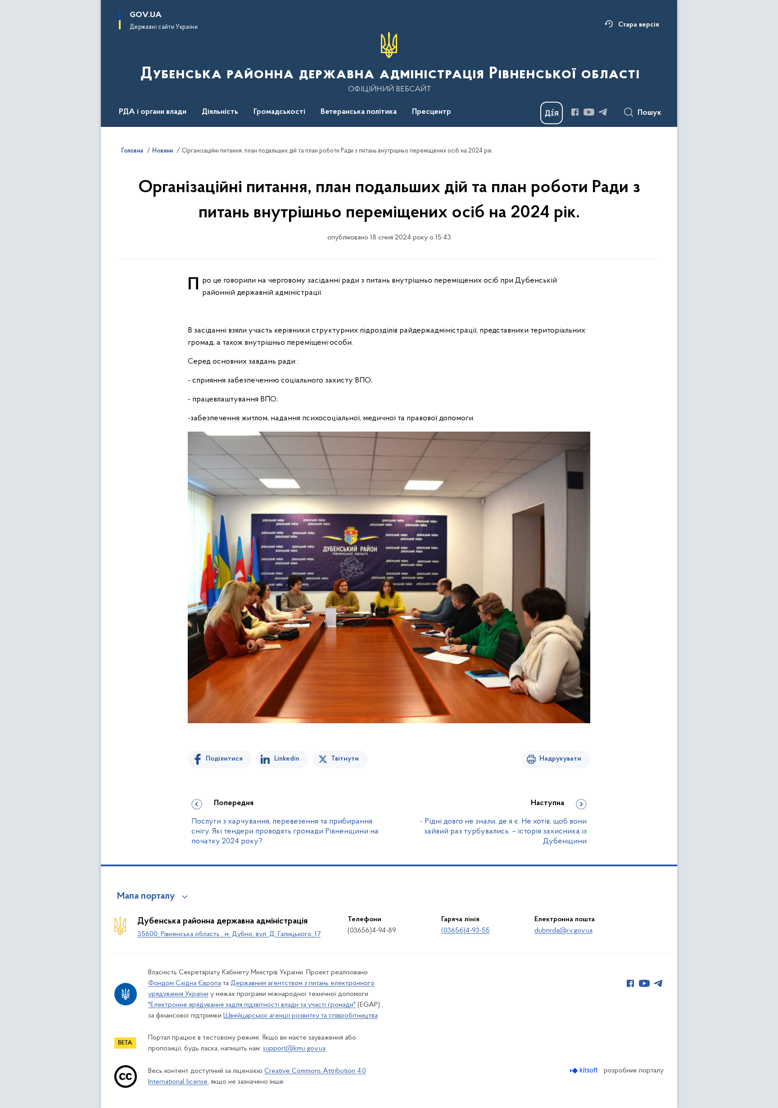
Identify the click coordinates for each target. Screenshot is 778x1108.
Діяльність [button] (220, 112)
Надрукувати (560, 758)
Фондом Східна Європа (184, 983)
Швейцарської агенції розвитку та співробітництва (300, 1015)
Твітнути (345, 758)
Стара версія (638, 24)
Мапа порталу (146, 896)
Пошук (649, 113)
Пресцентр (431, 112)
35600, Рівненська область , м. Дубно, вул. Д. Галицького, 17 (229, 934)
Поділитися (224, 758)
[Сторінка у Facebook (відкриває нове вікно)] (575, 112)
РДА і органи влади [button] (152, 112)
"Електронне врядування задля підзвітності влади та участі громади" (252, 1005)
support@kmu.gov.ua (294, 1048)
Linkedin (286, 758)
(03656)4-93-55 (465, 930)
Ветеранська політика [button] (359, 112)
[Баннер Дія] (551, 113)
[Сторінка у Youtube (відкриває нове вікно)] (589, 112)
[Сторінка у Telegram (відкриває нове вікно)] (602, 112)
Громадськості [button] (279, 112)
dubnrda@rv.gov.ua (563, 930)
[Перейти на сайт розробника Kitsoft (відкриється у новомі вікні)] (584, 1070)
